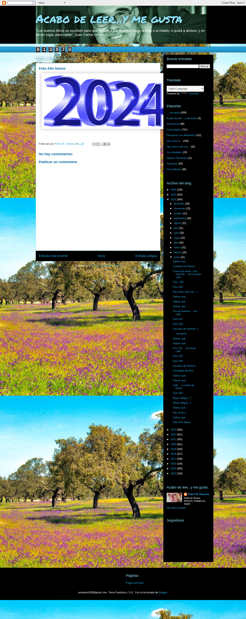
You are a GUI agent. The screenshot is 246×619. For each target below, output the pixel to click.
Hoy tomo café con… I (185, 291)
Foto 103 (178, 393)
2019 (174, 449)
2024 (174, 199)
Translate (193, 93)
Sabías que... (180, 261)
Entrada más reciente (53, 256)
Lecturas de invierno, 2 (185, 328)
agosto (178, 223)
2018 (174, 453)
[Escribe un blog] (98, 144)
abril (176, 242)
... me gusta (173, 112)
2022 (174, 434)
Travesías (172, 163)
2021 (174, 439)
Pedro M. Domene (198, 494)
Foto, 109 (178, 282)
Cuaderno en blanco (184, 266)
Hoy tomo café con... (178, 146)
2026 (174, 189)
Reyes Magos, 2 (182, 398)
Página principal (135, 582)
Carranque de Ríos (183, 370)
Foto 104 (178, 361)
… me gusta (179, 333)
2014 (174, 473)
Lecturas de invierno (184, 365)
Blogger (163, 592)
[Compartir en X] (101, 144)
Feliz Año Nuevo (182, 422)
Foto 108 (178, 287)
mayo (177, 237)
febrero (178, 252)
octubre (178, 213)
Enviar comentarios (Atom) (106, 265)
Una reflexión (174, 169)
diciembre (179, 203)
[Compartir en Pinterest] (109, 144)
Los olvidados (174, 152)
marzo (177, 247)
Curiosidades (174, 129)
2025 (174, 194)
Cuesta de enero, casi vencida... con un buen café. (187, 274)
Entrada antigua (146, 256)
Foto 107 (178, 319)
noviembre (180, 208)
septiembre (180, 218)
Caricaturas (173, 123)
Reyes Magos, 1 (182, 402)
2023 (174, 429)
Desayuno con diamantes (181, 135)
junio (177, 232)
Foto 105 (178, 356)
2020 (174, 444)
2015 (174, 468)
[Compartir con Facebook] (105, 144)
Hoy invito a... (174, 140)
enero (177, 257)
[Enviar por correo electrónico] (94, 144)
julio (176, 228)
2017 (174, 458)
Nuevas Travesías (177, 158)
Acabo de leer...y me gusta (109, 18)
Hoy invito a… (181, 412)
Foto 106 (178, 324)
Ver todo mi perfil (176, 507)
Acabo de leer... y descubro (182, 118)
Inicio (101, 256)
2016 (174, 463)
